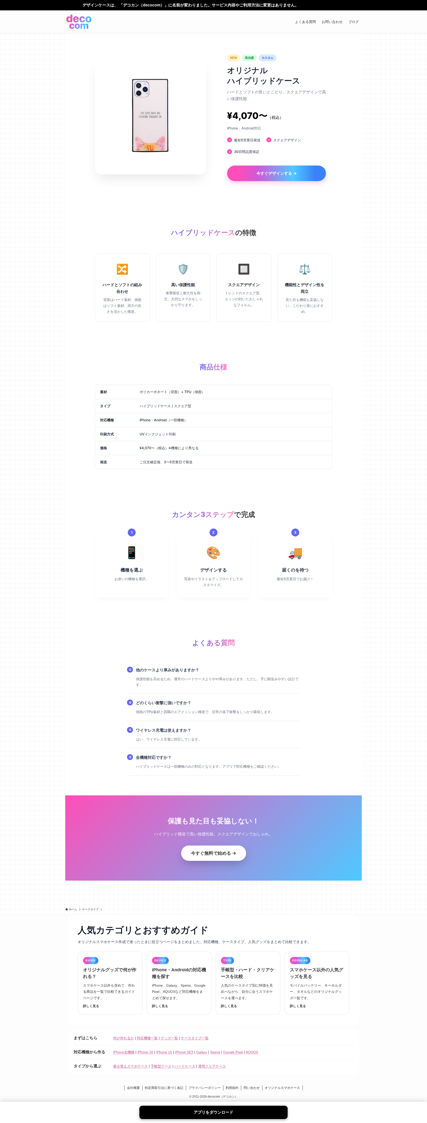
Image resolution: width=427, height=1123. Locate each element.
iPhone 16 (145, 1052)
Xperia (215, 1052)
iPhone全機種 (123, 1052)
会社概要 (133, 1088)
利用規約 (232, 1088)
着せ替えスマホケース (130, 1066)
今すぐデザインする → (276, 173)
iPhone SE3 (184, 1052)
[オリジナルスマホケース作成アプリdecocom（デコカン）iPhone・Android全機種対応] (79, 21)
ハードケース (184, 1066)
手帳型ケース (161, 1066)
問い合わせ (252, 1088)
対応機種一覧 (147, 1038)
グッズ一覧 (169, 1038)
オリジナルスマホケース (282, 1088)
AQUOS (252, 1052)
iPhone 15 (164, 1052)
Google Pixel (233, 1052)
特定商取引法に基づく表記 (164, 1088)
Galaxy (201, 1052)
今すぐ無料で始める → (213, 853)
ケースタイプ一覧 (195, 1038)
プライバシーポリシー (205, 1088)
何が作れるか (123, 1038)
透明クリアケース (212, 1066)
